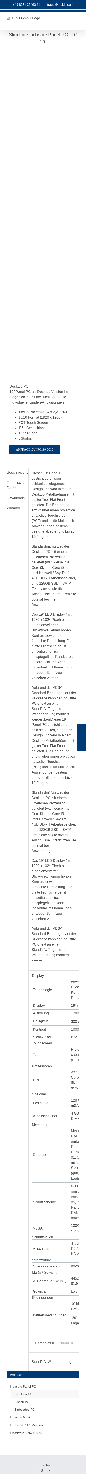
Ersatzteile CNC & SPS (26, 1433)
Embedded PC (24, 1409)
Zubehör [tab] (13, 508)
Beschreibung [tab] (16, 472)
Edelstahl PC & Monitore (27, 1425)
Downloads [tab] (16, 498)
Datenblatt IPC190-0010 (54, 1343)
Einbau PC (21, 1402)
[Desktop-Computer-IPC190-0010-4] (43, 207)
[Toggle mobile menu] (82, 22)
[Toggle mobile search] (74, 22)
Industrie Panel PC (23, 1386)
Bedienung (60, 751)
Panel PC (56, 473)
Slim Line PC (23, 1394)
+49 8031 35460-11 (26, 4)
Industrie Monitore (22, 1417)
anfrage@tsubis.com (59, 4)
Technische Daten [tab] (16, 485)
